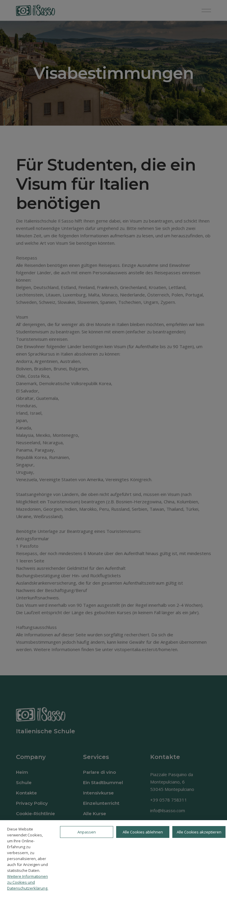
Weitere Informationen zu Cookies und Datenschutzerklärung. (27, 882)
